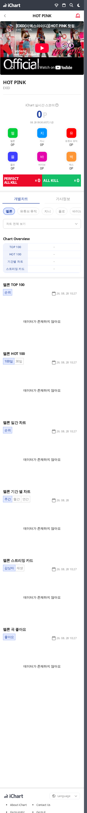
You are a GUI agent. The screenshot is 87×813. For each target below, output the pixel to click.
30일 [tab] (19, 361)
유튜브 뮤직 (28, 211)
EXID (6, 88)
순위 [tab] (7, 292)
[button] (66, 293)
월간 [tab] (16, 499)
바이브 (77, 211)
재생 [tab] (20, 568)
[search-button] (71, 5)
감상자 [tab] (9, 568)
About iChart (18, 805)
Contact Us (43, 805)
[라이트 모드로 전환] (78, 5)
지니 (47, 211)
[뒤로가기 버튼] (5, 15)
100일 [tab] (8, 361)
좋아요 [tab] (9, 637)
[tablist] (7, 292)
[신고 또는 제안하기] (78, 16)
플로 (61, 211)
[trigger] (42, 224)
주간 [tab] (7, 499)
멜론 (9, 211)
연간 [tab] (25, 499)
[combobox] (65, 796)
